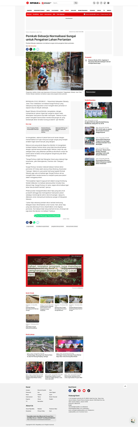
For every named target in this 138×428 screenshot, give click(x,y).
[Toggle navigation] (27, 3)
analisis (73, 10)
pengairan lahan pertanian (57, 226)
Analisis (40, 394)
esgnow (92, 10)
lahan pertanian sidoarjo (72, 226)
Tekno (39, 396)
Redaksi (40, 408)
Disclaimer (28, 411)
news (67, 10)
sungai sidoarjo (30, 226)
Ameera (28, 390)
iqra (61, 10)
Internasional (47, 14)
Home (27, 32)
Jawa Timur (39, 32)
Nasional (29, 14)
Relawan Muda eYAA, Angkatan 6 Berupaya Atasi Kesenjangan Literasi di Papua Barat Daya (99, 61)
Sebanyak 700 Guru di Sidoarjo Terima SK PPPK (61, 129)
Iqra (39, 392)
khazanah (55, 10)
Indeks (109, 10)
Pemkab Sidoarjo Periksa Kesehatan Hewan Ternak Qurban (46, 130)
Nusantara (32, 32)
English (51, 399)
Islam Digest (52, 392)
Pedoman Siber (53, 408)
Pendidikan (36, 14)
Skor (50, 390)
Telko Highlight (61, 14)
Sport (41, 14)
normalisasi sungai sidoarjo (42, 226)
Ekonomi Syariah (39, 10)
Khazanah (28, 392)
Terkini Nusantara (90, 100)
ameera (29, 10)
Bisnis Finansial (83, 10)
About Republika (30, 408)
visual (99, 10)
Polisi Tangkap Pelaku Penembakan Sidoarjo (33, 128)
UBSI (54, 14)
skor (48, 10)
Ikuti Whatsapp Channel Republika (48, 216)
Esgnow (28, 399)
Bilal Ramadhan (32, 46)
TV (104, 10)
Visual (39, 399)
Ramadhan (40, 401)
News (27, 394)
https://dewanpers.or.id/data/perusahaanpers (39, 419)
